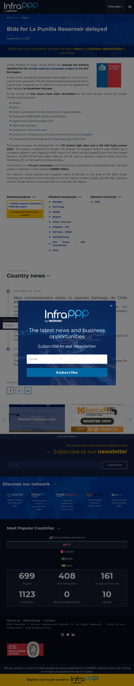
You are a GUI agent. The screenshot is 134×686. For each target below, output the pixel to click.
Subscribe (67, 372)
